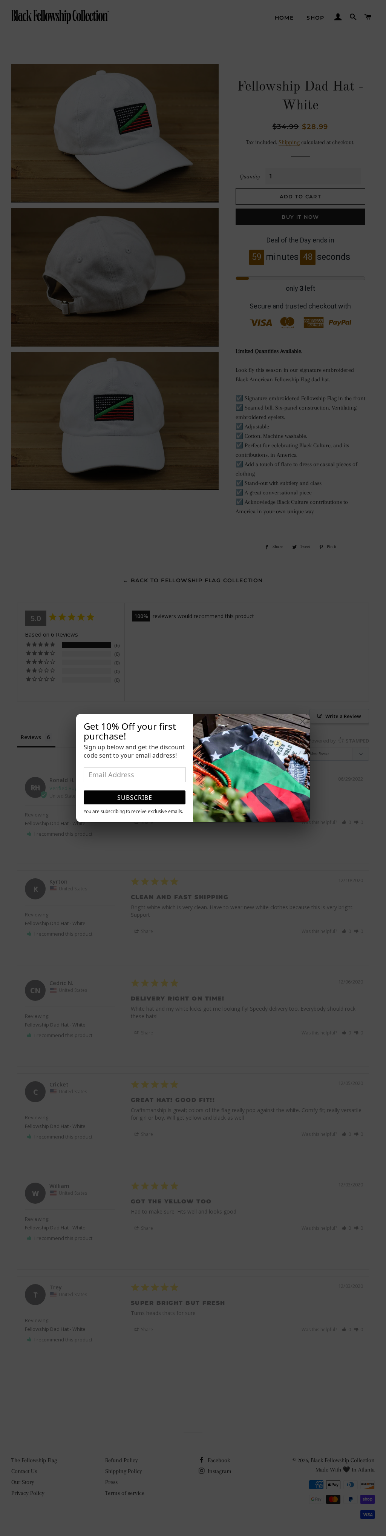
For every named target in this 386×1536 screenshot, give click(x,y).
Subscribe (134, 797)
